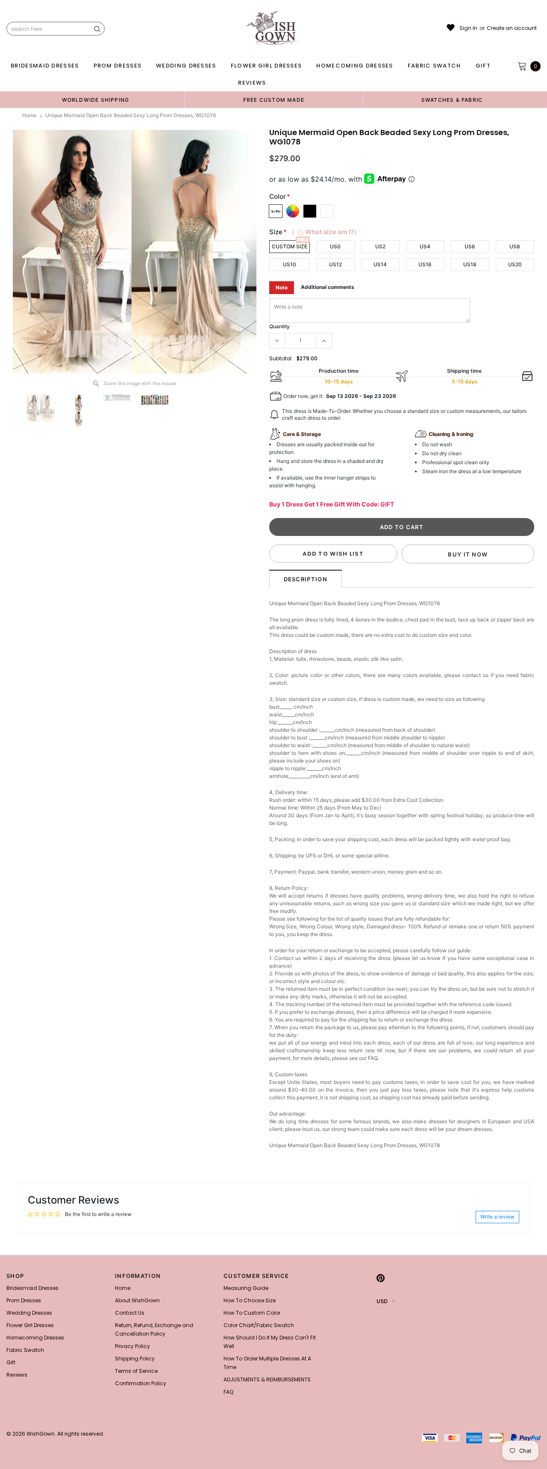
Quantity (279, 326)
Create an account (512, 28)
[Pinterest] (380, 1278)
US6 (470, 246)
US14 (380, 264)
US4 (425, 246)
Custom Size (289, 246)
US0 (335, 246)
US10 (289, 264)
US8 (514, 246)
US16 (425, 264)
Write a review (497, 1216)
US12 (335, 264)
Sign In (468, 28)
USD (382, 1301)
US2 (380, 246)
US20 (515, 264)
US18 (469, 264)
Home (29, 115)
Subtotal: (281, 358)
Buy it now (468, 554)
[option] (95, 99)
